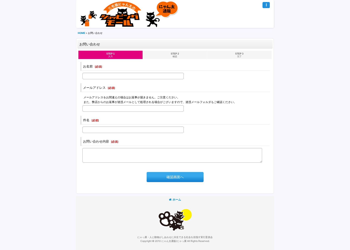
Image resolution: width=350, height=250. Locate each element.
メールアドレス (94, 88)
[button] (266, 5)
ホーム (177, 199)
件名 (86, 120)
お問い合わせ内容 (96, 141)
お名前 (88, 66)
